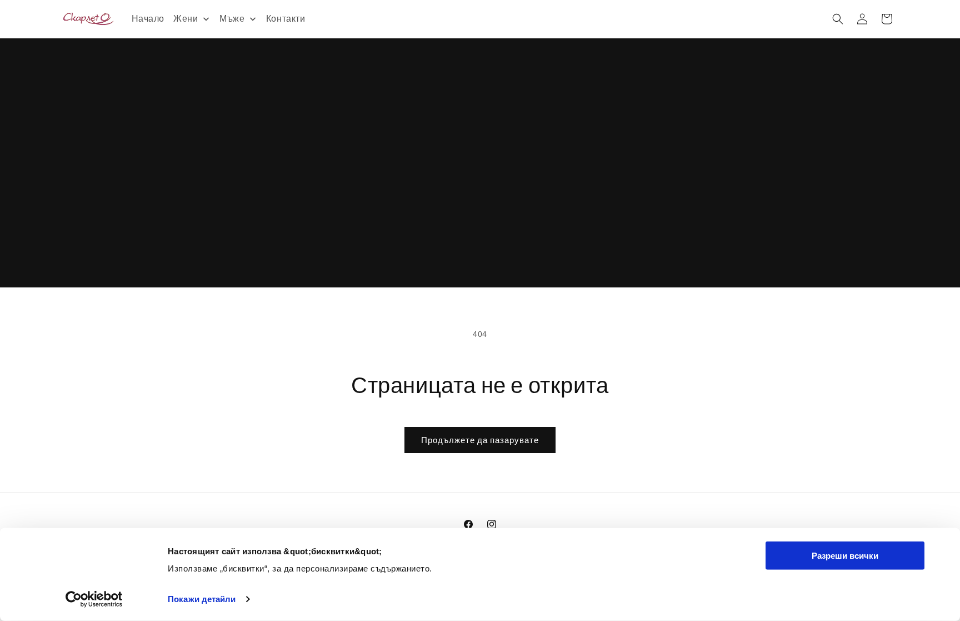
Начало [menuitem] (148, 18)
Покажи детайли (202, 599)
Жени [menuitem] (185, 18)
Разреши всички (845, 555)
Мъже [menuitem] (231, 18)
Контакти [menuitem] (286, 18)
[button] (838, 19)
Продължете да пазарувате (480, 440)
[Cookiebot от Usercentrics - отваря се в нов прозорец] (94, 599)
